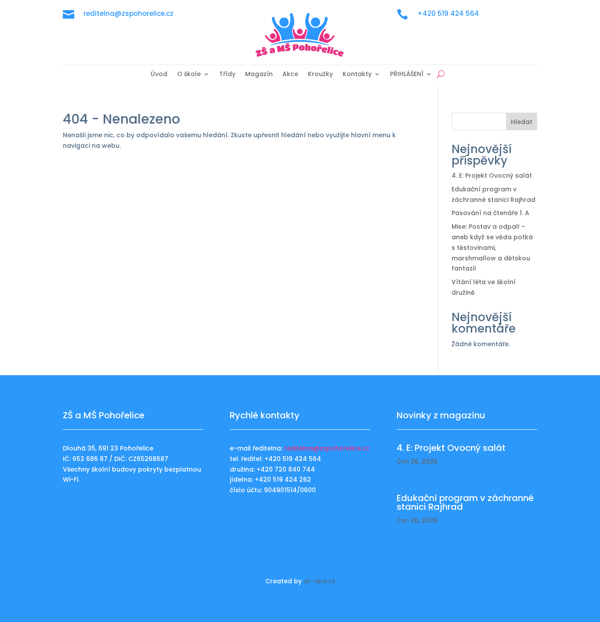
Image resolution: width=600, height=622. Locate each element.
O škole (189, 74)
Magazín (259, 74)
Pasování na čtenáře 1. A (490, 213)
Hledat (521, 121)
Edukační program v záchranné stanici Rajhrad (465, 502)
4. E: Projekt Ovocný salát (492, 175)
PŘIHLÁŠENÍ (406, 74)
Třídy (227, 74)
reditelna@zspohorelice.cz (326, 448)
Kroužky (320, 74)
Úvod (159, 74)
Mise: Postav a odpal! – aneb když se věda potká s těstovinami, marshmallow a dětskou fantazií (492, 247)
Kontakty (357, 74)
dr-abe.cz (319, 581)
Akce (290, 74)
